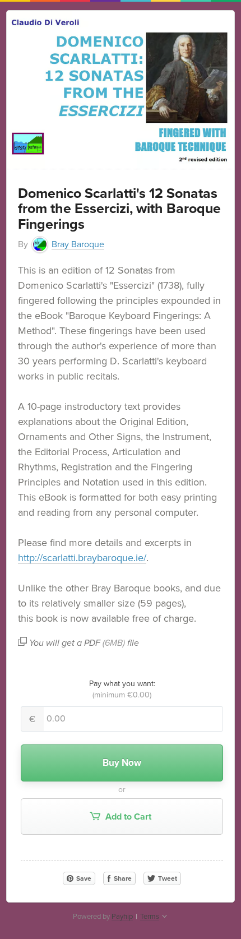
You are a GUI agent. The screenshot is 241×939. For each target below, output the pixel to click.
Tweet (166, 878)
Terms (149, 916)
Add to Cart (127, 816)
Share (122, 878)
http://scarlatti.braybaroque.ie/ (82, 558)
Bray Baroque (78, 244)
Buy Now (122, 763)
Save (83, 878)
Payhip (122, 916)
